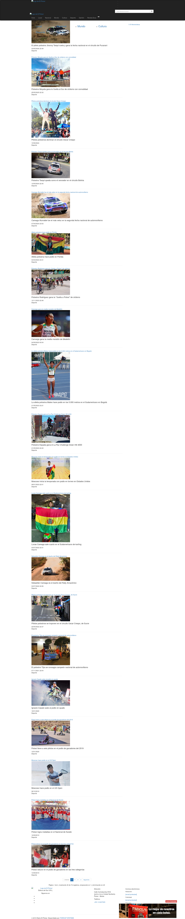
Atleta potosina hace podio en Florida (44, 232)
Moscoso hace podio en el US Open (43, 760)
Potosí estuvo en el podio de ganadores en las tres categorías (52, 844)
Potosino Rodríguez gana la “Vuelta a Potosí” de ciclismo (50, 268)
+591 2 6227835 (99, 902)
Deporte (73, 18)
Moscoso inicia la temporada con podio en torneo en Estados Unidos (54, 457)
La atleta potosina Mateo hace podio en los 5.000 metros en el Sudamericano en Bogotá (61, 351)
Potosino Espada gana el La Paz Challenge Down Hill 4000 (51, 414)
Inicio (33, 18)
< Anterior (66, 880)
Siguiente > (87, 880)
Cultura (64, 18)
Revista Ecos (91, 18)
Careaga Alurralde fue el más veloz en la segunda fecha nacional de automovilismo (59, 192)
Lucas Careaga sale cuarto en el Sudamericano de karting (51, 493)
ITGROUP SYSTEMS (67, 918)
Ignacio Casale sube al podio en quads (44, 679)
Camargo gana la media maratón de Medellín (46, 309)
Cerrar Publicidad (171, 901)
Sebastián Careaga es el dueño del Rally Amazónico (49, 556)
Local (40, 18)
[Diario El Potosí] (71, 1)
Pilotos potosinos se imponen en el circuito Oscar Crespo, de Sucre (54, 595)
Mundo (56, 18)
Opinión (81, 18)
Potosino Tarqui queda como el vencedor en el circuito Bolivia (52, 152)
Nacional (48, 18)
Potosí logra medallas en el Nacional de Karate (47, 800)
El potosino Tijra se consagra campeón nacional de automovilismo (53, 635)
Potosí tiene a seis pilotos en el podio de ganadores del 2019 (52, 720)
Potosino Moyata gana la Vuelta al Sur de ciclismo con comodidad (53, 57)
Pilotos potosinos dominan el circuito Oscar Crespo (48, 101)
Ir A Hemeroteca (134, 24)
